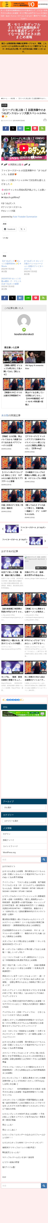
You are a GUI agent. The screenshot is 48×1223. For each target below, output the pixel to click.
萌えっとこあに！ (9, 1130)
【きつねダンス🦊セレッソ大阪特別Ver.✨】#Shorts (11, 263)
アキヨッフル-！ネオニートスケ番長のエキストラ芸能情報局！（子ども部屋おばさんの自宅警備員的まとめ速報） (23, 1070)
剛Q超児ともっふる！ (11, 1152)
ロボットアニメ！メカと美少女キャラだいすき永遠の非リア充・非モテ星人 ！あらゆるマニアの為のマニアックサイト (23, 993)
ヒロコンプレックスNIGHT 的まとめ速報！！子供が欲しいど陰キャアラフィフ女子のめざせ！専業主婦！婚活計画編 (23, 1117)
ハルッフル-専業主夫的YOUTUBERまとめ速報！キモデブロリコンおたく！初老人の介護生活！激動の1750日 (23, 1004)
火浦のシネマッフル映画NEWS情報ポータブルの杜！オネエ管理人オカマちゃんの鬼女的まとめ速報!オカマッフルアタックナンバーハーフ (22, 1023)
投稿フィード (8, 840)
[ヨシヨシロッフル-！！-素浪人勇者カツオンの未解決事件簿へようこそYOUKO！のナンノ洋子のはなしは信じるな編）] (23, 1081)
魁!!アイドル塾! (8, 1167)
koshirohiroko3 (24, 334)
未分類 (4, 105)
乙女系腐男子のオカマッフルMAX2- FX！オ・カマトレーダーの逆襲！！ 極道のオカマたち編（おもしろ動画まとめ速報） (23, 933)
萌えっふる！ (8, 1125)
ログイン (6, 834)
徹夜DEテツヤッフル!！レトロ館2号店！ (19, 1147)
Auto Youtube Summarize (25, 217)
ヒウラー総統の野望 (10, 1162)
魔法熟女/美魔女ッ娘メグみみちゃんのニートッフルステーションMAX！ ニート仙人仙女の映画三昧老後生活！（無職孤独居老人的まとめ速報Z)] (23, 922)
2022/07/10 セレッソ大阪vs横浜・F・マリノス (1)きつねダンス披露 (11, 281)
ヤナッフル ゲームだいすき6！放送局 (18, 1157)
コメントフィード (10, 846)
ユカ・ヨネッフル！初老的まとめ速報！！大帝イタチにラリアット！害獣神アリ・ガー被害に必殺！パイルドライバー (23, 1034)
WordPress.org (9, 852)
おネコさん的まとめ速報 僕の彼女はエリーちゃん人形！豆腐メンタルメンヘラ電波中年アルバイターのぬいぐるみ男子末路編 (23, 874)
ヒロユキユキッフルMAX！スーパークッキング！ (23, 1143)
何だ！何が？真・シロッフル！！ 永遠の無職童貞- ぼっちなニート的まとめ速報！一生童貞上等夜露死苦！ (23, 968)
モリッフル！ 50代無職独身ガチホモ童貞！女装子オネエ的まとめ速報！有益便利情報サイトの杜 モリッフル (24, 1092)
